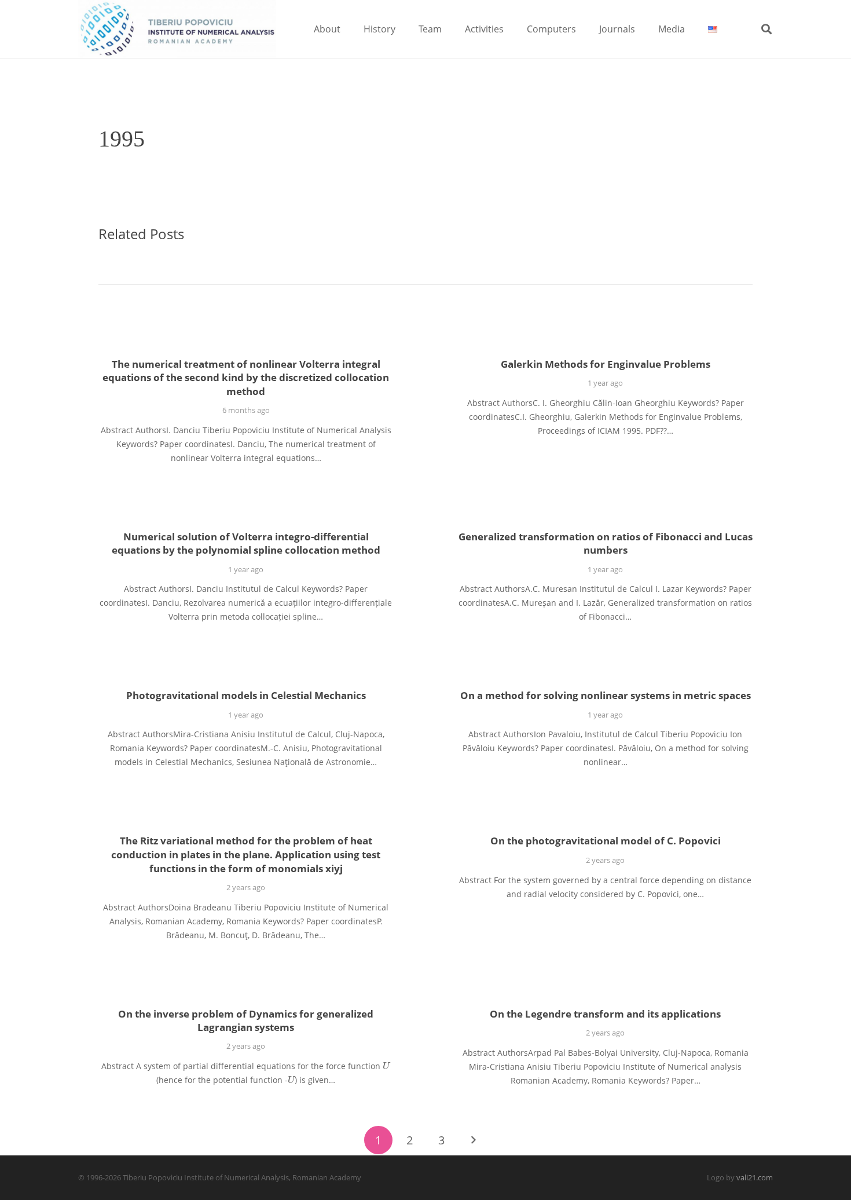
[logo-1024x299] (177, 29)
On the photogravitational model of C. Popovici (605, 840)
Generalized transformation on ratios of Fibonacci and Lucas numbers (605, 543)
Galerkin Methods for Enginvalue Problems (605, 364)
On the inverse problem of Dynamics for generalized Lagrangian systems (245, 1020)
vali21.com (754, 1178)
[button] (349, 28)
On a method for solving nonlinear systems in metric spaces (605, 695)
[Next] (472, 1140)
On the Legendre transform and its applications (605, 1013)
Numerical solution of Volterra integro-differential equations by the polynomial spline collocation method (246, 543)
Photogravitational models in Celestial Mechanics (246, 695)
